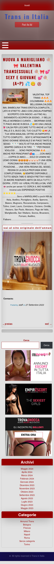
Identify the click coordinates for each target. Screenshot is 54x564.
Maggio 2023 (27, 508)
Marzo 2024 (27, 475)
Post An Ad (27, 24)
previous (7, 324)
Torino (27, 544)
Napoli (27, 534)
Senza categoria (27, 540)
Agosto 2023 (27, 498)
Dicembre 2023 (27, 485)
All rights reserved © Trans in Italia (28, 555)
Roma (27, 537)
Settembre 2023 (27, 494)
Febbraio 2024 (27, 478)
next (48, 324)
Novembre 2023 (27, 488)
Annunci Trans (27, 521)
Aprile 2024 (27, 471)
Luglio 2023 (27, 501)
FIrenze (27, 527)
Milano (27, 531)
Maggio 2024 (27, 468)
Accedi (27, 5)
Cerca (26, 340)
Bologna (27, 524)
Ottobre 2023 (27, 491)
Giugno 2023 (27, 504)
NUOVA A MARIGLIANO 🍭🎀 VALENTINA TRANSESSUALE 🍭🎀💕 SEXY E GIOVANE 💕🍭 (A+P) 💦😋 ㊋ (27, 71)
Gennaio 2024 (27, 481)
